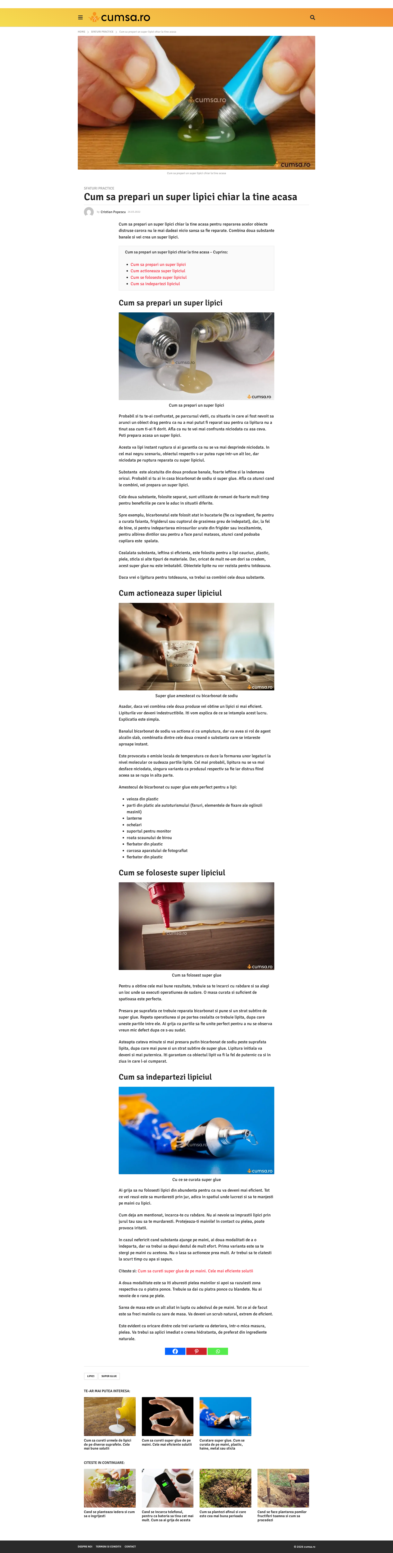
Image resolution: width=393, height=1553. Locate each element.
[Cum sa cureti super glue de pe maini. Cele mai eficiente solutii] (168, 1416)
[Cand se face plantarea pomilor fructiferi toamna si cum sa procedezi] (283, 1488)
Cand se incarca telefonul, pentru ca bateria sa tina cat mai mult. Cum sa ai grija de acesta (167, 1516)
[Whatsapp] (218, 1351)
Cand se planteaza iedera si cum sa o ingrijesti (109, 1514)
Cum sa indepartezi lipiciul (155, 283)
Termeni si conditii (108, 1546)
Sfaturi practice (99, 188)
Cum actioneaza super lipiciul (158, 270)
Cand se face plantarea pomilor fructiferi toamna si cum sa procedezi (282, 1516)
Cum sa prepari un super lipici (158, 264)
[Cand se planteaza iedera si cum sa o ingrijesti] (110, 1488)
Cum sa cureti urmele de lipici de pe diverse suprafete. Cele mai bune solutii (107, 1444)
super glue (109, 1376)
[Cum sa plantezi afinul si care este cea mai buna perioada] (225, 1488)
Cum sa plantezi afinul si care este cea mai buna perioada (223, 1514)
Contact (130, 1546)
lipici (90, 1376)
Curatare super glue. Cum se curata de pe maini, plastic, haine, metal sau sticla (222, 1444)
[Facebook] (175, 1351)
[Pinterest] (196, 1351)
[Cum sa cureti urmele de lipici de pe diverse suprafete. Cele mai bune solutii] (110, 1416)
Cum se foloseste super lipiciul (159, 277)
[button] (80, 17)
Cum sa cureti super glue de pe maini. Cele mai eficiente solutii (195, 1271)
